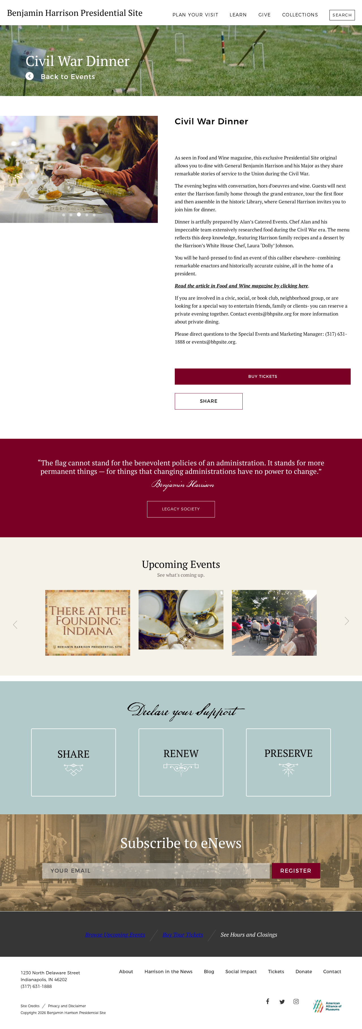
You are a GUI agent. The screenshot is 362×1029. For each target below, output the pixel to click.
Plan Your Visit (196, 15)
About (126, 971)
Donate (304, 971)
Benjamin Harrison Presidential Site (75, 12)
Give (264, 15)
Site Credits (30, 1006)
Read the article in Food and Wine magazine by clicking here (241, 285)
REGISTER (296, 871)
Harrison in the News (169, 971)
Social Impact (241, 971)
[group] (87, 623)
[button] (64, 215)
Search (342, 15)
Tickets (276, 971)
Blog (209, 971)
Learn (238, 15)
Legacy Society (181, 509)
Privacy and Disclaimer (67, 1006)
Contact (332, 971)
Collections (300, 15)
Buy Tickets (262, 376)
